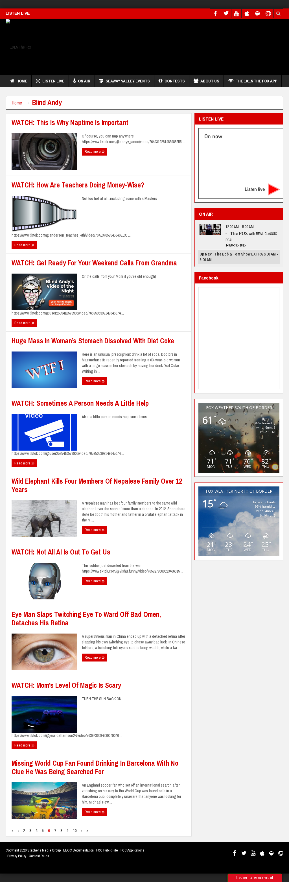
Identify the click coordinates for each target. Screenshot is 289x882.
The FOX (239, 233)
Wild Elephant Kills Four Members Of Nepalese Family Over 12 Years (97, 485)
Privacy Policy (16, 855)
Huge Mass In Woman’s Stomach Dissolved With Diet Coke (93, 341)
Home (21, 81)
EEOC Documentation (78, 850)
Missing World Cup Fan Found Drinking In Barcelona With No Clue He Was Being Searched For (95, 767)
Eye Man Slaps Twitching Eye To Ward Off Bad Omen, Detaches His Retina (86, 618)
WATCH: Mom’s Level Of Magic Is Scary (66, 685)
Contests (175, 81)
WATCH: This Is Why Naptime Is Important (70, 122)
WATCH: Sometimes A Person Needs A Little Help (80, 403)
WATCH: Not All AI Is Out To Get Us (61, 552)
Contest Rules (39, 855)
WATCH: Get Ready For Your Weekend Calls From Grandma (94, 263)
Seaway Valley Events (128, 81)
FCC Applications (132, 850)
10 (75, 830)
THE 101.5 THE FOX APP (256, 81)
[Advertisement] (180, 45)
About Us (209, 81)
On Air (84, 81)
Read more (93, 151)
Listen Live (53, 81)
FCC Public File (107, 850)
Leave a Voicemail (254, 877)
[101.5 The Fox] (18, 46)
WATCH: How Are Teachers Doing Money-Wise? (78, 185)
